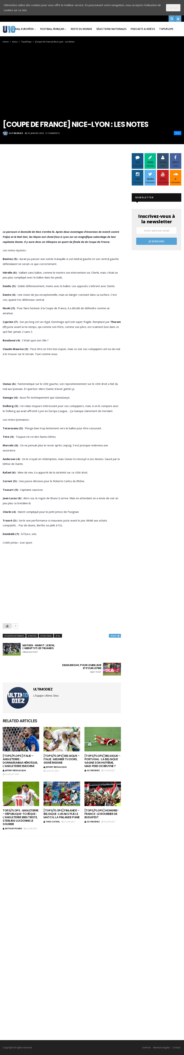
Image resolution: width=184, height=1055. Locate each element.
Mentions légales (161, 1047)
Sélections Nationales (111, 29)
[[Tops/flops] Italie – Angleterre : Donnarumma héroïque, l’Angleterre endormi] (21, 739)
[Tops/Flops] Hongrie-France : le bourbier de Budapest (101, 813)
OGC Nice (47, 635)
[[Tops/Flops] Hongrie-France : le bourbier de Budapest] (102, 794)
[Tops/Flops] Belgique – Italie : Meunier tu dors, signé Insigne (61, 759)
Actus (14, 41)
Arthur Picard (13, 828)
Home (6, 41)
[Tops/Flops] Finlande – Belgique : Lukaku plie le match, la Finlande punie (61, 813)
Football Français (52, 29)
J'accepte (173, 7)
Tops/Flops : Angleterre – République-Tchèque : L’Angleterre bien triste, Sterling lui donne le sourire (20, 817)
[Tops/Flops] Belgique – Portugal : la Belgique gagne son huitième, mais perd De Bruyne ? (102, 761)
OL (59, 635)
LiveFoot (146, 1047)
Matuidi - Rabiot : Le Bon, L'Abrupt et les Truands (38, 648)
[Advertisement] (62, 192)
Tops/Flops (166, 29)
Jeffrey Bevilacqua (15, 770)
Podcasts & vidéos (143, 29)
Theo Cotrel (53, 821)
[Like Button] (7, 626)
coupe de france (15, 635)
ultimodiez (16, 133)
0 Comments (53, 133)
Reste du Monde (81, 29)
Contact (176, 1047)
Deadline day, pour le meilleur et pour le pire (81, 668)
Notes (33, 635)
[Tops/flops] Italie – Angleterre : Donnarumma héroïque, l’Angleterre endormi (20, 761)
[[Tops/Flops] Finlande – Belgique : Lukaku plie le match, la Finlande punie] (61, 794)
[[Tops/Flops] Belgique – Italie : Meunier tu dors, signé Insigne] (61, 739)
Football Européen (21, 29)
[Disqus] (62, 881)
